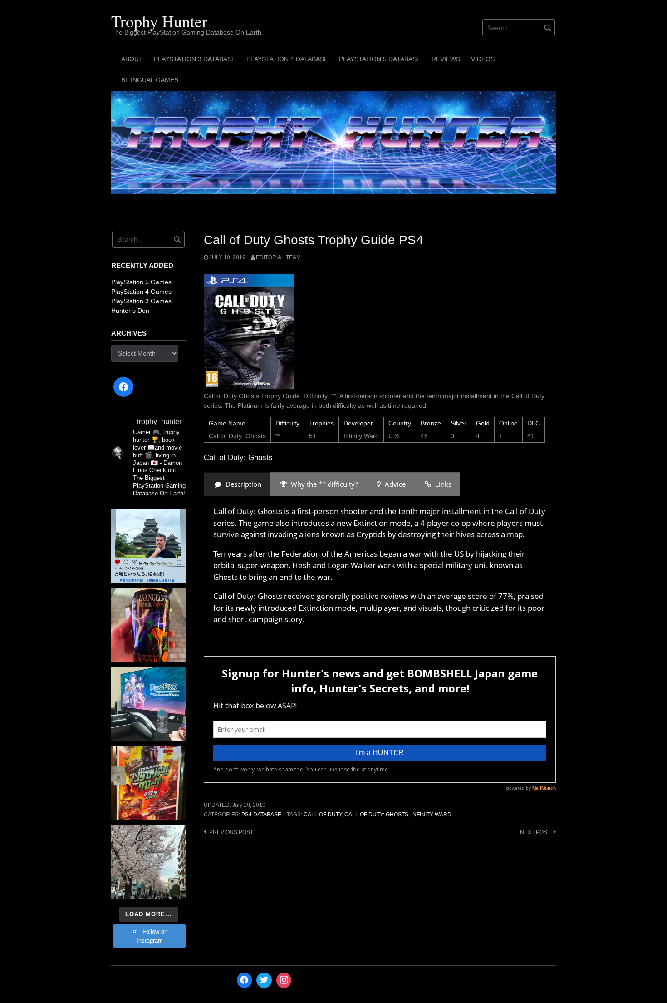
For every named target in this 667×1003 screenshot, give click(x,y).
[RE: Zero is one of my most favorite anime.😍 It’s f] (148, 704)
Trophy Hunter (159, 21)
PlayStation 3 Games (141, 301)
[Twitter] (264, 980)
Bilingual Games (149, 80)
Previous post (231, 832)
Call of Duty (323, 814)
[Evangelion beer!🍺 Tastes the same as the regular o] (148, 625)
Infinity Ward (431, 814)
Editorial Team (278, 257)
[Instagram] (284, 980)
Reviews (446, 59)
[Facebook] (123, 387)
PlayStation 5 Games (141, 282)
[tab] (237, 484)
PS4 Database (261, 814)
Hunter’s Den (130, 310)
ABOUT (132, 59)
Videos (483, 59)
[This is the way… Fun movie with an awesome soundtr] (148, 783)
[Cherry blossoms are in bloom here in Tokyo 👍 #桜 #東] (148, 862)
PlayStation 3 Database (194, 59)
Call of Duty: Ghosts (376, 814)
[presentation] (237, 484)
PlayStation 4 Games (141, 291)
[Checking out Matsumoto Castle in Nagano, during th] (148, 546)
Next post (535, 832)
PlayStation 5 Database (380, 59)
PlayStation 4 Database (287, 59)
